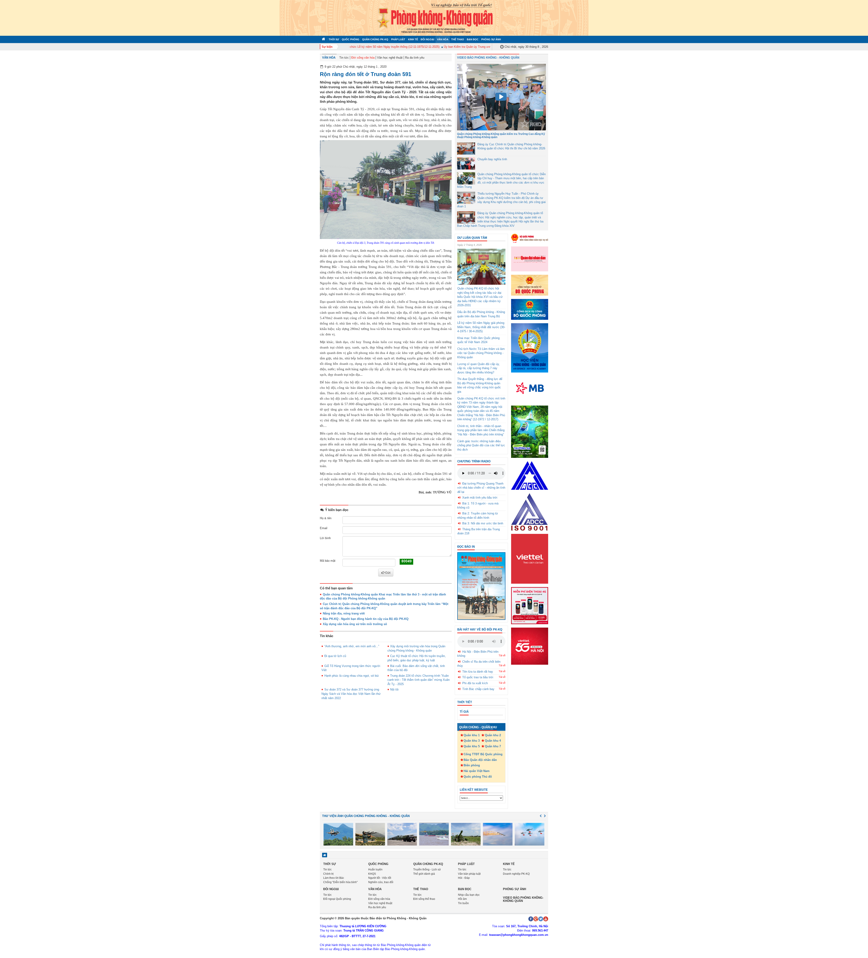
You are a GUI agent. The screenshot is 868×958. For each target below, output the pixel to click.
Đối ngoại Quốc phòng (337, 899)
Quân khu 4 (493, 740)
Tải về (502, 655)
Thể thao (457, 39)
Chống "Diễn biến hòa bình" (340, 882)
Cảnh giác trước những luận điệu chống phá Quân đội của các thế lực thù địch (481, 445)
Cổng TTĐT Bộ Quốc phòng (483, 754)
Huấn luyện (375, 869)
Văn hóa (442, 39)
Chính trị (328, 873)
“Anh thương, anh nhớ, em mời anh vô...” (351, 646)
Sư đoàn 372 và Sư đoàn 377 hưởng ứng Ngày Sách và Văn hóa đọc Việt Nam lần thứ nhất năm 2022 (351, 694)
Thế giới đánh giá (424, 873)
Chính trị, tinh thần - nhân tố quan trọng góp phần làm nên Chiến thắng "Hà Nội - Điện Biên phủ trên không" (481, 430)
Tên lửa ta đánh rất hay (477, 671)
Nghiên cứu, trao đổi (380, 882)
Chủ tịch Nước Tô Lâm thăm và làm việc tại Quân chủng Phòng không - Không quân (481, 353)
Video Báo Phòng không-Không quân (523, 899)
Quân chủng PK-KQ (375, 39)
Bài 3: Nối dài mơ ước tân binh (482, 523)
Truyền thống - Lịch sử (427, 869)
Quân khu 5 (472, 746)
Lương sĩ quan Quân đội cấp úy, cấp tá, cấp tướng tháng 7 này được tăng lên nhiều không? (478, 368)
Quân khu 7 (493, 746)
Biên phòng (472, 765)
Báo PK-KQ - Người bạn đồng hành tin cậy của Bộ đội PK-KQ (365, 619)
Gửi (387, 572)
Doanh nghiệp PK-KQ (516, 873)
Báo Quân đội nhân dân (480, 760)
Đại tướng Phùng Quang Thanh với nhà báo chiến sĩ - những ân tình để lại (481, 488)
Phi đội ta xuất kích (475, 683)
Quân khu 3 (472, 740)
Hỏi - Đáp (464, 877)
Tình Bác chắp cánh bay (478, 689)
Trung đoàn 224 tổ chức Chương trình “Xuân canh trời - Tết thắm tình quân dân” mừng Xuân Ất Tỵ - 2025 (418, 680)
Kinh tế (413, 39)
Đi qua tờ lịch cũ (335, 656)
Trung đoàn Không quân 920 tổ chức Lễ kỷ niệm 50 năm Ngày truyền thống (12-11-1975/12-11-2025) (353, 46)
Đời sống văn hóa (363, 57)
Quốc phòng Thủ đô (478, 776)
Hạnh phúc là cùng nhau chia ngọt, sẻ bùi (351, 675)
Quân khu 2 (493, 735)
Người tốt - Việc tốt (379, 877)
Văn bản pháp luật (469, 873)
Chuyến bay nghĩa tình (492, 159)
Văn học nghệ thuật (390, 57)
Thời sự (334, 39)
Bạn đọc (473, 39)
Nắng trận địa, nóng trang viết (344, 613)
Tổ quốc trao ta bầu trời (477, 677)
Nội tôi (394, 689)
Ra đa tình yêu (414, 57)
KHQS (372, 873)
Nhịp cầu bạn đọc (469, 894)
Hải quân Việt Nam (477, 771)
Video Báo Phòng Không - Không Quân (488, 57)
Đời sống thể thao (424, 899)
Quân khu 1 (472, 735)
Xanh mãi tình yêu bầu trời (479, 497)
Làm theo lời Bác (333, 877)
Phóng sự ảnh (491, 39)
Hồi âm (462, 899)
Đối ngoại (427, 39)
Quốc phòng (350, 39)
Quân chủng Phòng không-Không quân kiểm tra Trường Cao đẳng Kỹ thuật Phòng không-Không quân (501, 135)
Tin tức (344, 57)
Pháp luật (398, 39)
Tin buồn (463, 903)
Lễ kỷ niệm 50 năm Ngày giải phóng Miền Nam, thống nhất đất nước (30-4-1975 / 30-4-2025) (481, 327)
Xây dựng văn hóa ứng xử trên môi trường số (355, 624)
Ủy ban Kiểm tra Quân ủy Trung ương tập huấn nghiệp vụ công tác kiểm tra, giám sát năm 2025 (486, 46)
